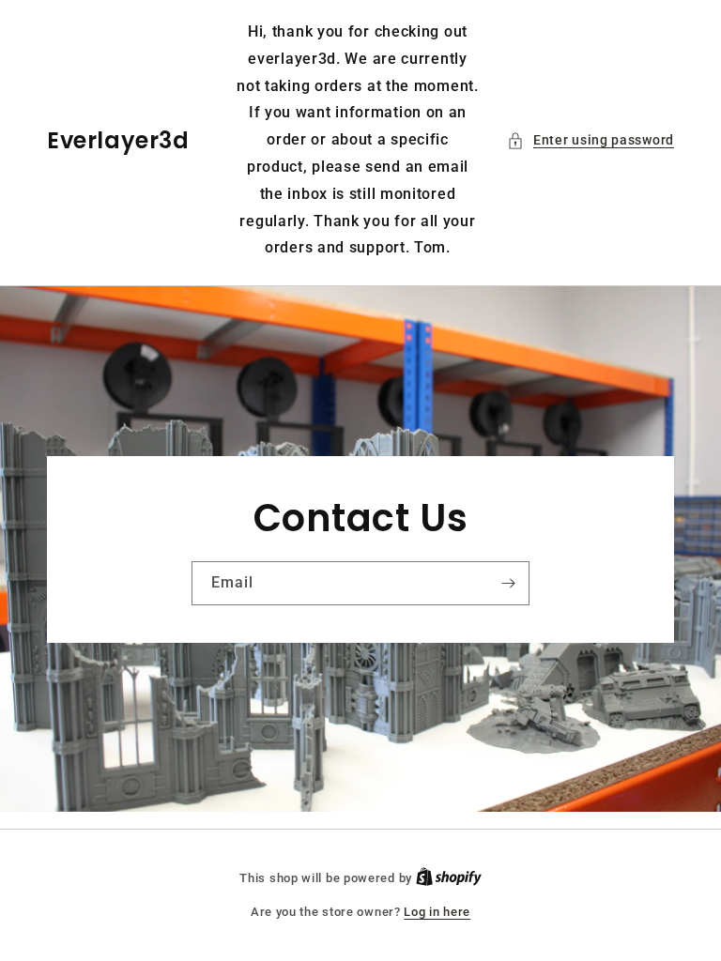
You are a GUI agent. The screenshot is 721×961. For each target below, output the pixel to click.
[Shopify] (449, 878)
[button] (590, 140)
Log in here (437, 912)
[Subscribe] (508, 583)
